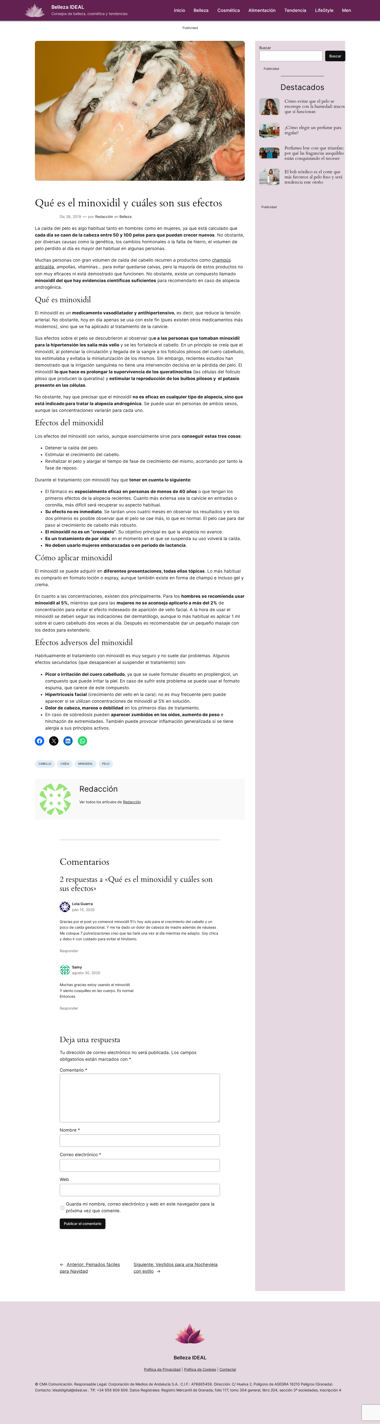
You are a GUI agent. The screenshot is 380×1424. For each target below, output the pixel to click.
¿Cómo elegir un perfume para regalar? (313, 130)
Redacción (104, 216)
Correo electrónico (80, 1154)
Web (64, 1179)
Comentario (73, 1070)
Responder (69, 951)
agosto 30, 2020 (86, 973)
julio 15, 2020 (83, 909)
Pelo (105, 764)
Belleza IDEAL (67, 7)
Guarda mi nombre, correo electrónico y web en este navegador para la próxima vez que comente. (140, 1207)
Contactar (227, 1369)
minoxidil (85, 764)
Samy (77, 967)
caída (64, 764)
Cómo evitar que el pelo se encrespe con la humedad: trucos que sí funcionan (315, 106)
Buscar (265, 48)
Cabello (45, 764)
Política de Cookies (200, 1369)
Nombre (70, 1130)
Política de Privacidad (162, 1369)
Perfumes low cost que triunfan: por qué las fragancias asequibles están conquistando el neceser (314, 153)
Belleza (125, 216)
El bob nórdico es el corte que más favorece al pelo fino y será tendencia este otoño (313, 177)
